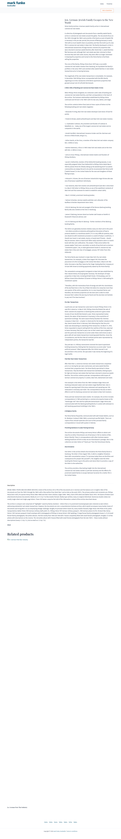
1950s (60, 822)
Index (102, 4)
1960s (65, 822)
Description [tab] (11, 485)
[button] (107, 10)
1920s (46, 822)
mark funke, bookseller (60, 831)
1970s (70, 822)
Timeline (109, 4)
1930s (50, 822)
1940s (55, 822)
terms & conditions (72, 831)
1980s (75, 822)
